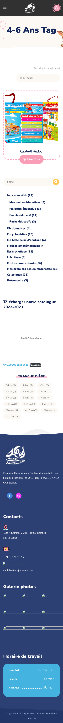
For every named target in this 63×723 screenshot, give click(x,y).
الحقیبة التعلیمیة (31, 151)
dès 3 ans (47, 404)
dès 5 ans (31, 410)
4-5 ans (28, 391)
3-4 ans (11, 385)
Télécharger (35, 365)
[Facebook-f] (10, 496)
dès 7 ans (12, 416)
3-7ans (44, 385)
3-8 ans (11, 391)
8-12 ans (29, 404)
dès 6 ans (49, 410)
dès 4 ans (12, 410)
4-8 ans (28, 398)
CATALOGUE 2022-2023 (15, 365)
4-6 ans (44, 391)
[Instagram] (18, 496)
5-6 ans (44, 398)
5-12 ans (11, 404)
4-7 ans (11, 398)
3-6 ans (28, 385)
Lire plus (33, 159)
